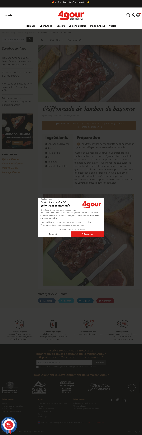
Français (8, 15)
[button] (128, 15)
